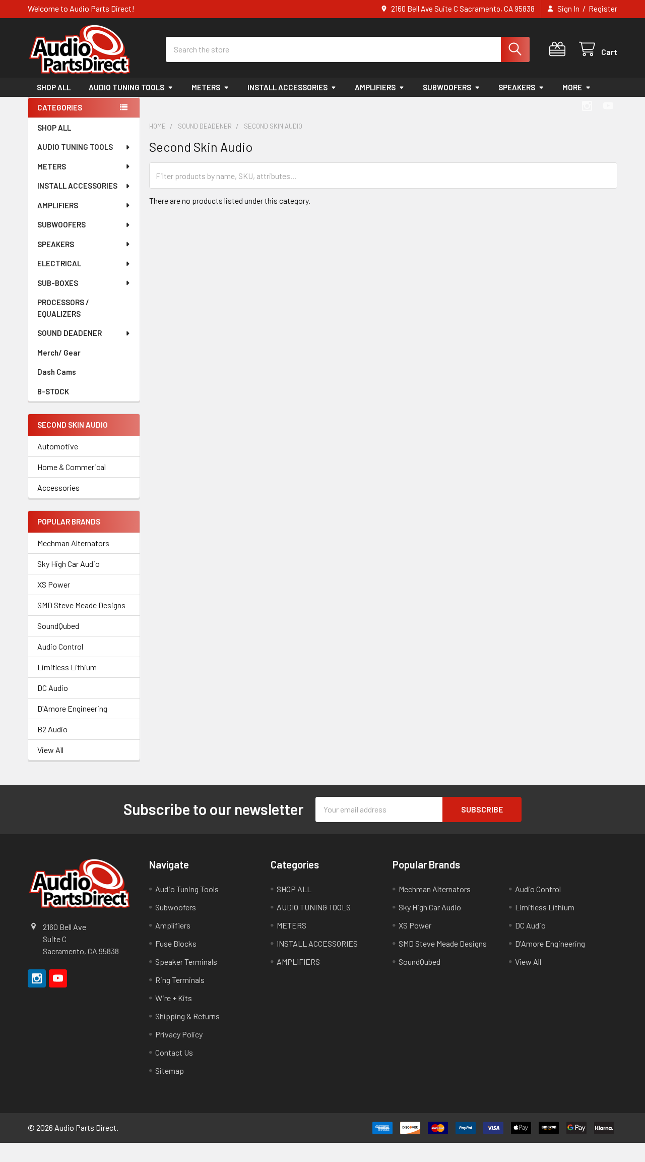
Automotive (57, 446)
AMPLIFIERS (375, 87)
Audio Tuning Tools (187, 889)
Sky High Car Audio (68, 563)
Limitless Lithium (67, 667)
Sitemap (169, 1070)
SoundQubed (58, 625)
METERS (205, 87)
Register (603, 8)
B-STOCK (53, 391)
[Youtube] (608, 106)
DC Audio (52, 687)
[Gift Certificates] (559, 49)
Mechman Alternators (73, 543)
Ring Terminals (180, 979)
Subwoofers (175, 907)
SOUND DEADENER (69, 332)
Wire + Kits (173, 998)
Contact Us (174, 1052)
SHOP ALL (54, 87)
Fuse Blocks (176, 943)
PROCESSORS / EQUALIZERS (63, 308)
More (572, 87)
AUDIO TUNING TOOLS (126, 87)
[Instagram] (587, 106)
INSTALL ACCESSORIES (287, 87)
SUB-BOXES (57, 282)
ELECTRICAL (59, 263)
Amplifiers (172, 925)
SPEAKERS (516, 87)
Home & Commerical (71, 467)
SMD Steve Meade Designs (81, 605)
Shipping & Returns (187, 1016)
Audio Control (60, 646)
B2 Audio (52, 729)
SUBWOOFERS (447, 87)
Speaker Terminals (186, 961)
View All (50, 749)
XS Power (53, 584)
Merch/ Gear (59, 352)
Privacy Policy (179, 1034)
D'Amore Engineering (72, 708)
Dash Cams (56, 371)
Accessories (58, 487)
